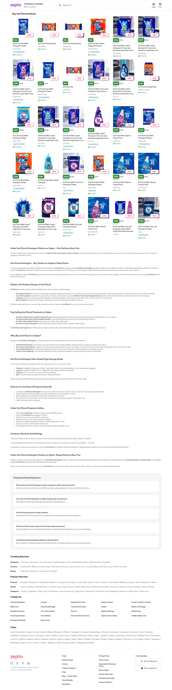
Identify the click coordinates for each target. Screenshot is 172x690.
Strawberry (33, 582)
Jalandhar (104, 636)
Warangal (90, 643)
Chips (40, 591)
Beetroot (53, 582)
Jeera (137, 582)
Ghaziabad (14, 636)
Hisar (61, 636)
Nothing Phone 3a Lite (60, 567)
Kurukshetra (154, 636)
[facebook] (24, 663)
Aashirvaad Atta (41, 587)
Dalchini (104, 582)
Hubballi (74, 636)
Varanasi (66, 643)
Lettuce (153, 582)
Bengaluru (58, 632)
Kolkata (141, 636)
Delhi (141, 632)
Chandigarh (75, 632)
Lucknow (13, 639)
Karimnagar (120, 636)
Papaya (131, 582)
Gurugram (40, 636)
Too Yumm (52, 587)
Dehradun (134, 632)
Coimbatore (114, 632)
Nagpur (67, 639)
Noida (80, 639)
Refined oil (123, 591)
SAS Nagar (14, 643)
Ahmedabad (19, 632)
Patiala (110, 639)
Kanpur (112, 636)
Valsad (58, 643)
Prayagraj (118, 639)
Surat (29, 643)
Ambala (29, 632)
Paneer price (144, 591)
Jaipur (96, 636)
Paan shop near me (67, 591)
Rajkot (141, 639)
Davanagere (124, 632)
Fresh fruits (100, 591)
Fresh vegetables (111, 591)
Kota (147, 636)
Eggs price (79, 591)
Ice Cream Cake (46, 562)
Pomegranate (43, 582)
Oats (68, 562)
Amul (88, 587)
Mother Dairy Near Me (100, 587)
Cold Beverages (59, 562)
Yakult (23, 587)
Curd (45, 591)
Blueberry (123, 582)
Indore (90, 636)
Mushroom (145, 582)
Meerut (37, 639)
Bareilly (43, 632)
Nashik (74, 639)
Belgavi (50, 632)
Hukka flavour (53, 591)
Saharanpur (155, 639)
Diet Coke (103, 567)
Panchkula (96, 639)
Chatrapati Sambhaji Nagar (90, 632)
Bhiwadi (66, 632)
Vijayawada (81, 643)
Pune (135, 639)
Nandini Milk (80, 587)
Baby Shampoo (95, 562)
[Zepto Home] (15, 5)
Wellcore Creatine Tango (41, 567)
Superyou (123, 587)
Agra (12, 632)
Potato (90, 582)
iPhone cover (80, 567)
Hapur (47, 636)
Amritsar (36, 632)
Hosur (67, 636)
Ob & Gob (24, 571)
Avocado (24, 582)
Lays (59, 587)
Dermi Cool (44, 571)
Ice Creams (25, 562)
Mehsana (44, 639)
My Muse (30, 587)
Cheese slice (89, 591)
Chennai (105, 632)
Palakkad (87, 639)
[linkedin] (30, 663)
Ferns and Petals (148, 587)
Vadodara (51, 643)
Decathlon (53, 571)
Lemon (97, 582)
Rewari (147, 639)
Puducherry (127, 639)
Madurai (30, 639)
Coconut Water (92, 567)
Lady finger (82, 582)
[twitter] (19, 663)
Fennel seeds (113, 582)
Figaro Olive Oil (68, 587)
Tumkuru (35, 643)
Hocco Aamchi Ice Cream (117, 567)
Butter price (133, 591)
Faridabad (148, 632)
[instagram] (13, 663)
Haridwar (54, 636)
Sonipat (22, 643)
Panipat (104, 639)
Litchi (72, 567)
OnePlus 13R (25, 567)
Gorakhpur (24, 636)
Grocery (24, 591)
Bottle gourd (71, 582)
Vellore (73, 643)
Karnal (128, 636)
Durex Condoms (134, 587)
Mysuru (60, 639)
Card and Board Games (79, 562)
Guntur (32, 636)
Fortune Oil (114, 587)
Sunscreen (34, 562)
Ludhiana (22, 639)
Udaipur (43, 643)
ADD (29, 35)
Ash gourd (62, 582)
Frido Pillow (34, 571)
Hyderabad (82, 636)
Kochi (134, 636)
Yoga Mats (106, 562)
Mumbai (53, 639)
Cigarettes (32, 591)
